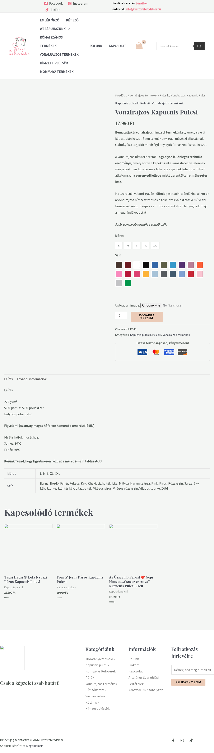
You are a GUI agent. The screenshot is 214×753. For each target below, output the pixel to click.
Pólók (89, 677)
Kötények (92, 702)
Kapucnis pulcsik (127, 103)
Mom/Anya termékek (57, 71)
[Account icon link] (150, 46)
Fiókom (134, 665)
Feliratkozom (188, 682)
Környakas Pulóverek (100, 671)
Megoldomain (34, 746)
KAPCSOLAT (117, 46)
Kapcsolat (136, 671)
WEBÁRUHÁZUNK (53, 29)
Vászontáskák (95, 696)
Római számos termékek (51, 41)
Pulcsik (164, 95)
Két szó (72, 20)
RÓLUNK (96, 46)
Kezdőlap (121, 95)
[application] (68, 29)
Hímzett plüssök (54, 63)
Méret (119, 235)
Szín (118, 255)
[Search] (199, 46)
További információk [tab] (31, 379)
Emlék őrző (49, 20)
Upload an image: (127, 305)
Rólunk (134, 659)
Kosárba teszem (147, 316)
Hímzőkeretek (95, 690)
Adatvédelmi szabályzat (146, 690)
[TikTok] (191, 740)
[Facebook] (173, 740)
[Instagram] (182, 740)
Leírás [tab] (8, 379)
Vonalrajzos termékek (59, 54)
